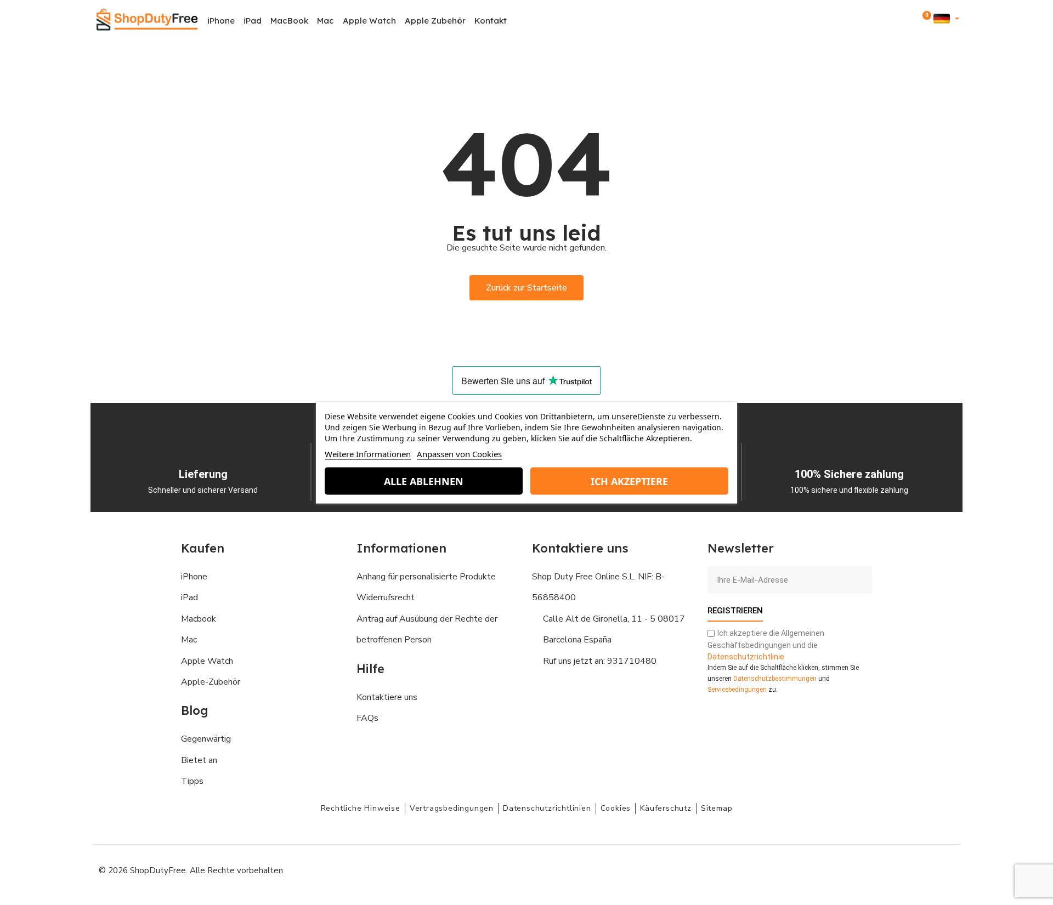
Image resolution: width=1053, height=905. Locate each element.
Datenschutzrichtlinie (745, 656)
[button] (895, 21)
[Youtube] (894, 869)
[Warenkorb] (924, 21)
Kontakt (490, 20)
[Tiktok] (943, 869)
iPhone (221, 20)
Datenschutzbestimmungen (775, 678)
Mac (325, 20)
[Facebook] (845, 869)
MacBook (289, 20)
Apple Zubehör (435, 20)
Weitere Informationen (368, 453)
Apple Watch (369, 20)
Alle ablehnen (423, 480)
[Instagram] (869, 869)
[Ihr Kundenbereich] (909, 20)
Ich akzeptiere (629, 480)
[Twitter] (919, 869)
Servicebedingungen (737, 689)
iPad (253, 20)
